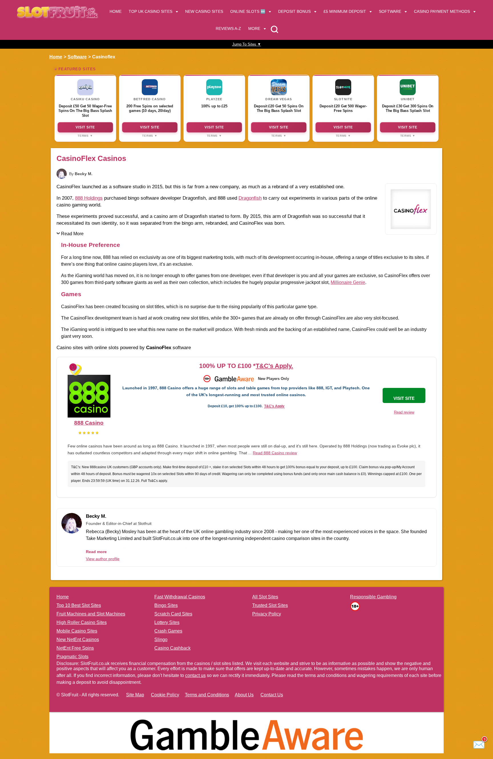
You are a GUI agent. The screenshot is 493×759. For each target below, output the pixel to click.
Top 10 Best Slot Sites (78, 605)
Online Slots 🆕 (247, 11)
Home (116, 11)
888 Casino (89, 423)
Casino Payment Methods (442, 11)
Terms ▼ (85, 135)
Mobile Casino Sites (76, 631)
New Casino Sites (204, 11)
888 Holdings (89, 198)
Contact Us (271, 694)
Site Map (135, 694)
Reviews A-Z (228, 28)
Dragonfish (250, 198)
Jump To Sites (246, 44)
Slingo (160, 639)
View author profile (103, 559)
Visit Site (85, 127)
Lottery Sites (166, 622)
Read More (72, 233)
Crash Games (168, 631)
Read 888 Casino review (275, 453)
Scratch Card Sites (173, 613)
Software (390, 11)
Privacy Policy (266, 613)
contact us (195, 675)
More (254, 28)
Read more (96, 552)
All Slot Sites (265, 596)
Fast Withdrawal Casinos (179, 596)
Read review (404, 412)
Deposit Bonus (294, 11)
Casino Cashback (172, 648)
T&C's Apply (274, 406)
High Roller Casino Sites (81, 622)
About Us (244, 694)
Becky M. (83, 173)
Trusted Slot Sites (270, 605)
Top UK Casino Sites (150, 11)
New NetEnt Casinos (77, 639)
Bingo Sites (166, 605)
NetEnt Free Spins (75, 648)
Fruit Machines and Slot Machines (90, 613)
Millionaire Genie (348, 282)
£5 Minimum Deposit (345, 11)
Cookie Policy (165, 694)
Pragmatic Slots (72, 656)
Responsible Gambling (373, 596)
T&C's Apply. (274, 365)
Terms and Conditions (207, 694)
